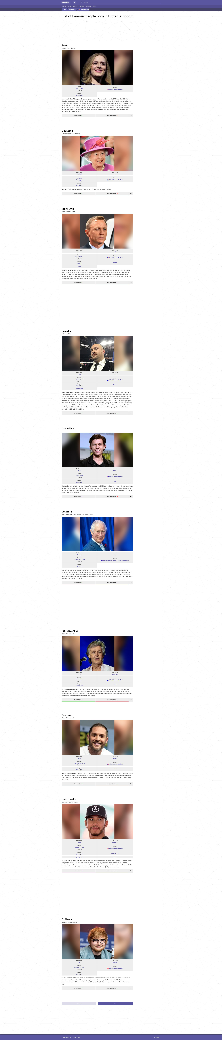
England (120, 89)
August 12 (77, 379)
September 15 (78, 763)
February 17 (77, 967)
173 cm (78, 95)
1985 (82, 847)
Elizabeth (79, 174)
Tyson (79, 374)
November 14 (77, 559)
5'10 (82, 263)
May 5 (77, 88)
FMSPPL (66, 2)
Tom (79, 470)
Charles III (67, 511)
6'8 (81, 385)
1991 (83, 967)
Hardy (115, 758)
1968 (81, 257)
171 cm (78, 854)
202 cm (78, 385)
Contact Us (156, 1037)
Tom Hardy (67, 715)
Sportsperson (79, 388)
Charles (79, 555)
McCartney (115, 674)
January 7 (77, 847)
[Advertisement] (111, 30)
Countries (88, 6)
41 (80, 849)
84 (80, 681)
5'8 (81, 95)
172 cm (78, 974)
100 (80, 181)
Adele (64, 45)
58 (80, 258)
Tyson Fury (67, 331)
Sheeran (115, 962)
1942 (81, 679)
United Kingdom (113, 89)
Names (69, 6)
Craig (115, 252)
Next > (115, 1003)
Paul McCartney (70, 631)
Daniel (79, 252)
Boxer (115, 384)
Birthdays (75, 6)
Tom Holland (68, 428)
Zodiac (82, 6)
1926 (81, 179)
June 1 (78, 475)
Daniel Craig (68, 208)
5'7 (81, 482)
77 (80, 561)
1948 (83, 559)
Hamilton (115, 842)
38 (80, 90)
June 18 (77, 679)
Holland (115, 470)
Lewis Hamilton (69, 799)
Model (115, 262)
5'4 (81, 185)
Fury (115, 374)
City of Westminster (123, 560)
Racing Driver (115, 853)
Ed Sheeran (67, 919)
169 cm (78, 482)
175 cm (78, 770)
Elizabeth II (67, 131)
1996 (81, 475)
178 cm (78, 263)
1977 (83, 763)
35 (80, 969)
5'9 (81, 770)
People (64, 6)
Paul (79, 674)
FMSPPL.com (76, 1037)
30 (80, 477)
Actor (79, 266)
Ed (79, 962)
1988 (81, 88)
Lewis (79, 842)
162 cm (78, 185)
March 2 (77, 257)
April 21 (78, 179)
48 (80, 765)
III (115, 555)
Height (94, 6)
